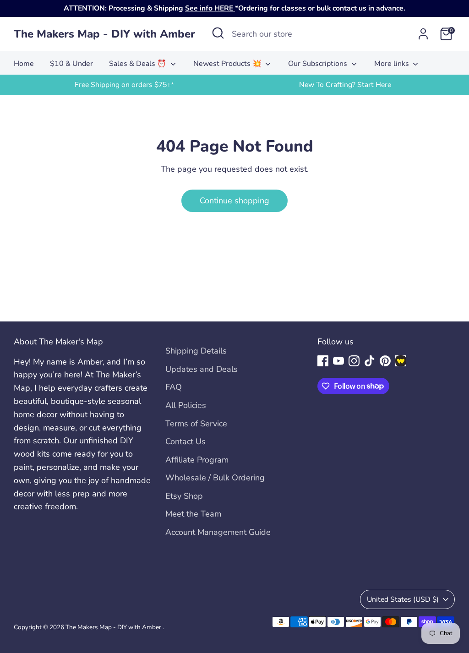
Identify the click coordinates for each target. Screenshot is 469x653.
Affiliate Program (197, 459)
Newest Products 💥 (228, 64)
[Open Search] (218, 33)
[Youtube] (338, 360)
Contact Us (185, 441)
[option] (124, 85)
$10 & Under (71, 64)
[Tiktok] (369, 360)
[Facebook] (322, 360)
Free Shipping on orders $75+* (124, 85)
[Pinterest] (385, 360)
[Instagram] (354, 360)
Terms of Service (196, 423)
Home (24, 64)
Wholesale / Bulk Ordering (215, 477)
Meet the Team (193, 513)
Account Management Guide (218, 532)
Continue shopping (234, 200)
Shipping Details (196, 350)
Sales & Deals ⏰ (138, 64)
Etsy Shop (184, 495)
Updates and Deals (201, 369)
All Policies (185, 405)
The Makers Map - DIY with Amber (104, 34)
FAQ (173, 386)
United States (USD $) (403, 599)
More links (392, 64)
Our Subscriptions (318, 64)
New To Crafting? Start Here (345, 85)
